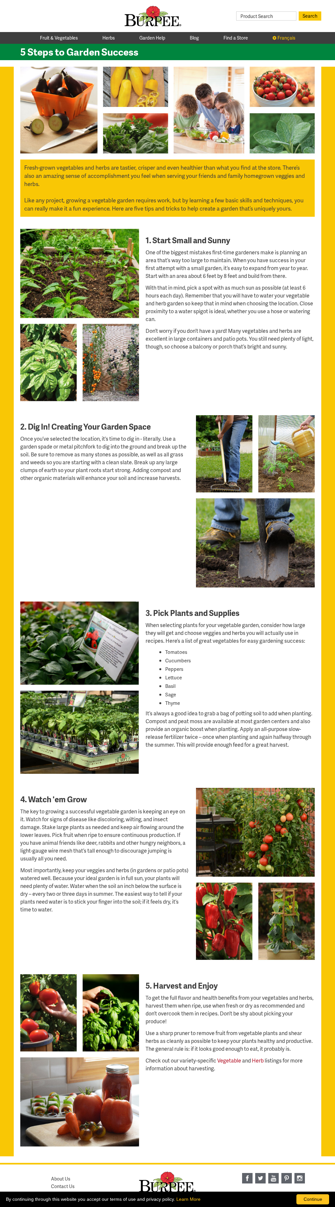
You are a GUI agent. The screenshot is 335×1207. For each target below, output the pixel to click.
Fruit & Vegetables (59, 38)
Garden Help (152, 38)
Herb (258, 1060)
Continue (313, 1199)
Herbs (108, 38)
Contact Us (63, 1186)
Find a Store (235, 38)
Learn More (188, 1199)
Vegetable (229, 1060)
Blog (194, 38)
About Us (60, 1179)
